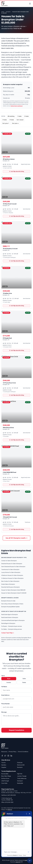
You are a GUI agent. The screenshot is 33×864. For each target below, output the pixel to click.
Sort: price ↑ (5, 123)
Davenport (20, 781)
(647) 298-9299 (11, 795)
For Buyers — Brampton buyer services (11, 626)
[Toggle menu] (30, 3)
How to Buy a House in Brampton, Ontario (12, 603)
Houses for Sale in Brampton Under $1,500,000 (13, 593)
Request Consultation (16, 730)
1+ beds (19, 116)
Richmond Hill (20, 765)
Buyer (8, 678)
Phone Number (5, 703)
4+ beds (12, 119)
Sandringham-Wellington (10, 257)
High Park (19, 773)
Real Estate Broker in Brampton (9, 617)
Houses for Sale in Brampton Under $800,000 (13, 590)
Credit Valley (7, 302)
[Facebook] (2, 756)
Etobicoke (19, 762)
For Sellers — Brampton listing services (11, 629)
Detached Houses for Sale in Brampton (11, 563)
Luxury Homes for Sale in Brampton (10, 572)
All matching (11, 116)
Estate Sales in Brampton (8, 584)
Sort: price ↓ (15, 123)
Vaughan (3, 767)
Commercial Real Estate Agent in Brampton (13, 620)
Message (4, 712)
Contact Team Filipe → (7, 633)
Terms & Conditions (23, 751)
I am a (3, 675)
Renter (24, 682)
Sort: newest (20, 119)
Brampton (8, 11)
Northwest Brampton (9, 526)
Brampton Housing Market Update (10, 606)
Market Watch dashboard (17, 106)
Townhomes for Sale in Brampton (10, 569)
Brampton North (8, 347)
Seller (24, 678)
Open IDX (18, 862)
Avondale (6, 436)
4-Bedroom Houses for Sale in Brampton (12, 575)
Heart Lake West (8, 168)
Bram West (6, 481)
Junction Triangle (21, 776)
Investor (9, 682)
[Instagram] (8, 756)
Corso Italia (4, 783)
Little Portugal (5, 781)
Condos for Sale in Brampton (9, 560)
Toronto (3, 762)
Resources (4, 751)
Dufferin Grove (5, 778)
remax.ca (10, 809)
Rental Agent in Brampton (8, 623)
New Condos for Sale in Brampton (10, 581)
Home (2, 11)
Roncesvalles (4, 773)
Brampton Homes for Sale (8, 601)
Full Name (4, 686)
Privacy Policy (12, 751)
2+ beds (26, 116)
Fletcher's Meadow (8, 212)
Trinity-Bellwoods (21, 778)
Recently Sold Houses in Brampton (10, 587)
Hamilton (3, 765)
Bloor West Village (6, 776)
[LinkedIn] (11, 756)
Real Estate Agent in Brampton (9, 614)
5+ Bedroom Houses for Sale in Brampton (12, 578)
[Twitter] (5, 756)
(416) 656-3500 (9, 802)
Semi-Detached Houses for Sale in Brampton (13, 566)
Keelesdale (20, 783)
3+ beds (4, 119)
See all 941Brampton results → (16, 538)
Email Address (5, 695)
